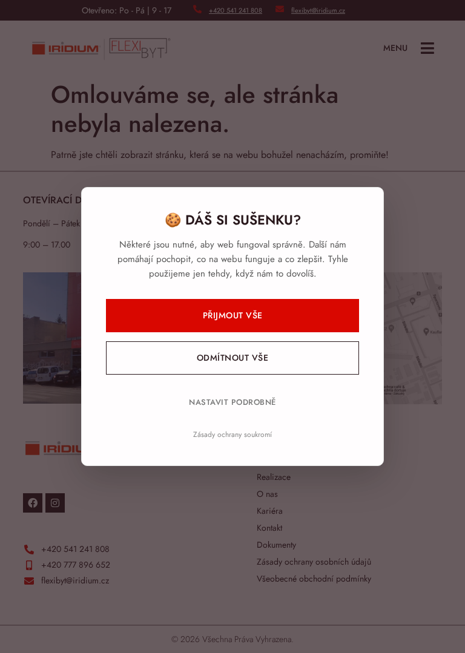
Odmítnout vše (233, 358)
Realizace (274, 477)
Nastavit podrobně (232, 402)
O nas (267, 494)
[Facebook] (32, 503)
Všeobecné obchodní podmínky (314, 579)
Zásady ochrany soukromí (232, 434)
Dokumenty (276, 545)
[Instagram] (55, 503)
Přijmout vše (233, 315)
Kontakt (269, 528)
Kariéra (270, 511)
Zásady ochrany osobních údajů (314, 562)
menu (395, 48)
